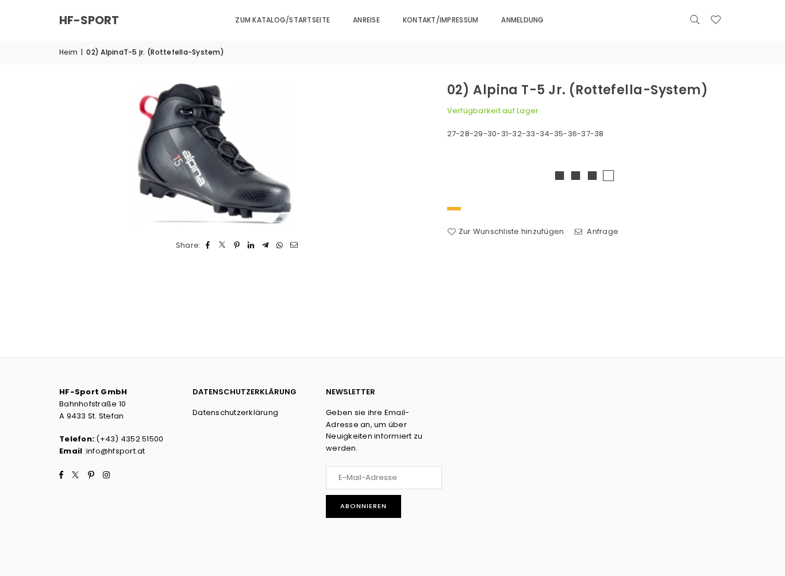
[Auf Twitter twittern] (222, 246)
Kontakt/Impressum (440, 20)
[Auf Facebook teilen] (208, 246)
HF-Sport (89, 20)
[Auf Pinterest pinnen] (237, 246)
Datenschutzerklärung (235, 412)
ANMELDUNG (522, 20)
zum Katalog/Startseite (282, 20)
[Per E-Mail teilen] (294, 246)
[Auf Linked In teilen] (251, 246)
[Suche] (694, 20)
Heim (68, 52)
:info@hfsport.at (113, 451)
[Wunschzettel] (715, 20)
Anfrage (601, 231)
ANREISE (366, 20)
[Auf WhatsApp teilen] (280, 246)
